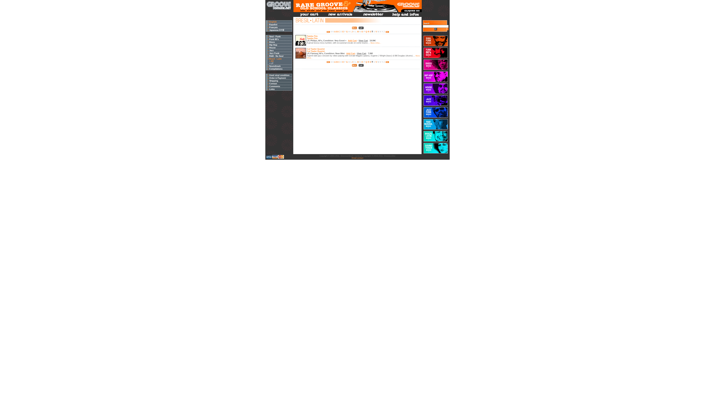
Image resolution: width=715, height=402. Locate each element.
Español (273, 24)
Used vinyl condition (279, 75)
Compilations (275, 69)
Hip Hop (273, 45)
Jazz (271, 50)
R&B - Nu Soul (276, 56)
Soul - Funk (275, 36)
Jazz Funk (274, 53)
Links (272, 89)
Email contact (357, 158)
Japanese (274, 30)
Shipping (273, 81)
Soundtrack (275, 66)
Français (273, 27)
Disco (272, 42)
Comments (274, 86)
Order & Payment (277, 78)
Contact (273, 83)
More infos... (376, 43)
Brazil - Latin (275, 59)
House (272, 48)
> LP (270, 63)
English (273, 22)
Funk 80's (274, 39)
